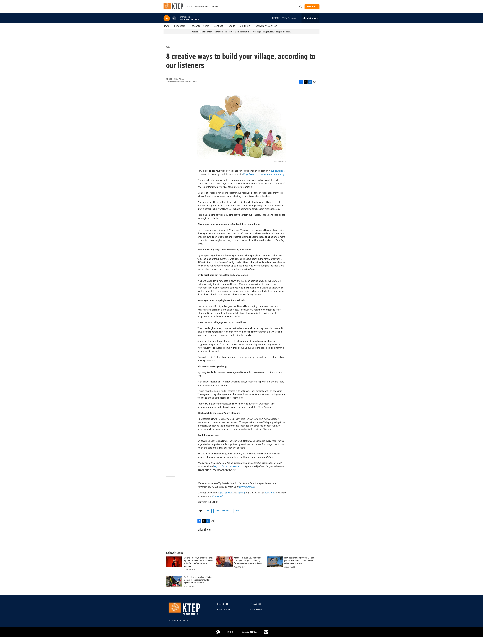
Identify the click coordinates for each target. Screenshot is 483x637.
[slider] (178, 18)
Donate (313, 6)
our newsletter (278, 170)
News (166, 26)
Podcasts (195, 26)
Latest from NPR (222, 511)
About (232, 26)
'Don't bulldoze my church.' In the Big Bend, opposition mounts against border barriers (198, 580)
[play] (167, 18)
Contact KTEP (255, 604)
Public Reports (256, 610)
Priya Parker (249, 174)
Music (206, 26)
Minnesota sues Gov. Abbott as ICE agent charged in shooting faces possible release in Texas (248, 561)
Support (218, 26)
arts (237, 511)
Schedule (245, 26)
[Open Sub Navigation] (171, 26)
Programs (179, 26)
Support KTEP (222, 604)
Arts (168, 47)
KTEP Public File (223, 610)
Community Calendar (266, 26)
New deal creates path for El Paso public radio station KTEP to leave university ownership (299, 561)
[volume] (174, 18)
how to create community (271, 174)
